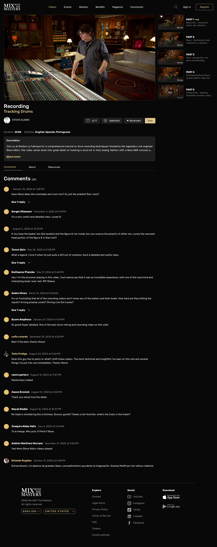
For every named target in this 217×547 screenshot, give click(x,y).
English (30, 511)
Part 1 (192, 19)
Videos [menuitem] (52, 7)
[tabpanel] (79, 322)
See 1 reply (18, 201)
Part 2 (190, 37)
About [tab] (32, 167)
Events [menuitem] (67, 7)
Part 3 (190, 54)
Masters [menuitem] (83, 7)
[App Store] (179, 497)
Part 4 (190, 72)
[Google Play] (179, 506)
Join (150, 120)
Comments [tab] (10, 166)
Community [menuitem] (136, 7)
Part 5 (190, 89)
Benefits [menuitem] (100, 7)
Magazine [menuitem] (117, 7)
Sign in (187, 7)
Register (204, 7)
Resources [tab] (54, 167)
